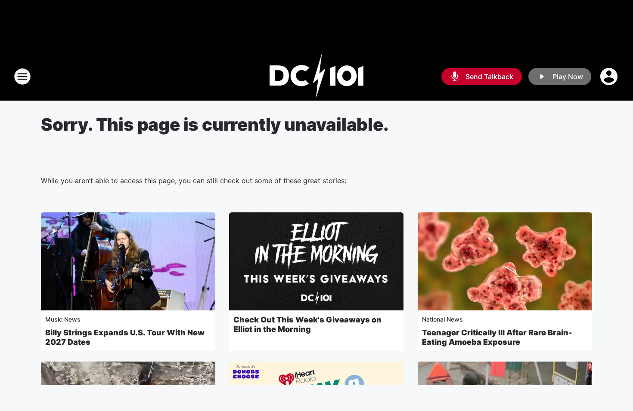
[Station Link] (316, 76)
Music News (63, 319)
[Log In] (609, 76)
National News (442, 319)
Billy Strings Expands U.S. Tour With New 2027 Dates (125, 337)
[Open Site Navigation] (22, 76)
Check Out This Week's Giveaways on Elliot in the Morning (307, 324)
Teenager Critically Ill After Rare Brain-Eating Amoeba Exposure (497, 337)
